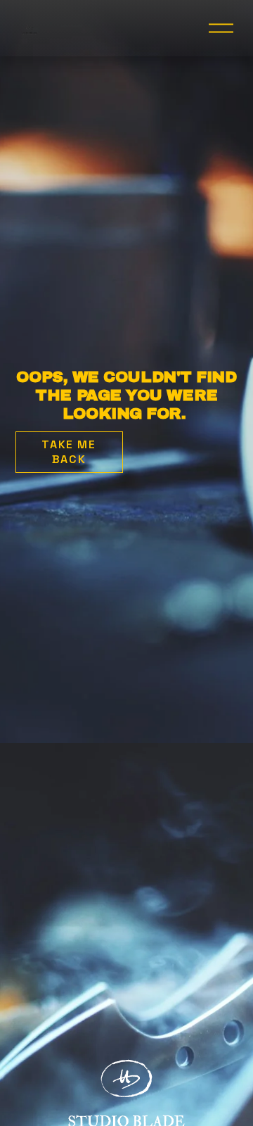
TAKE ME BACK (68, 452)
